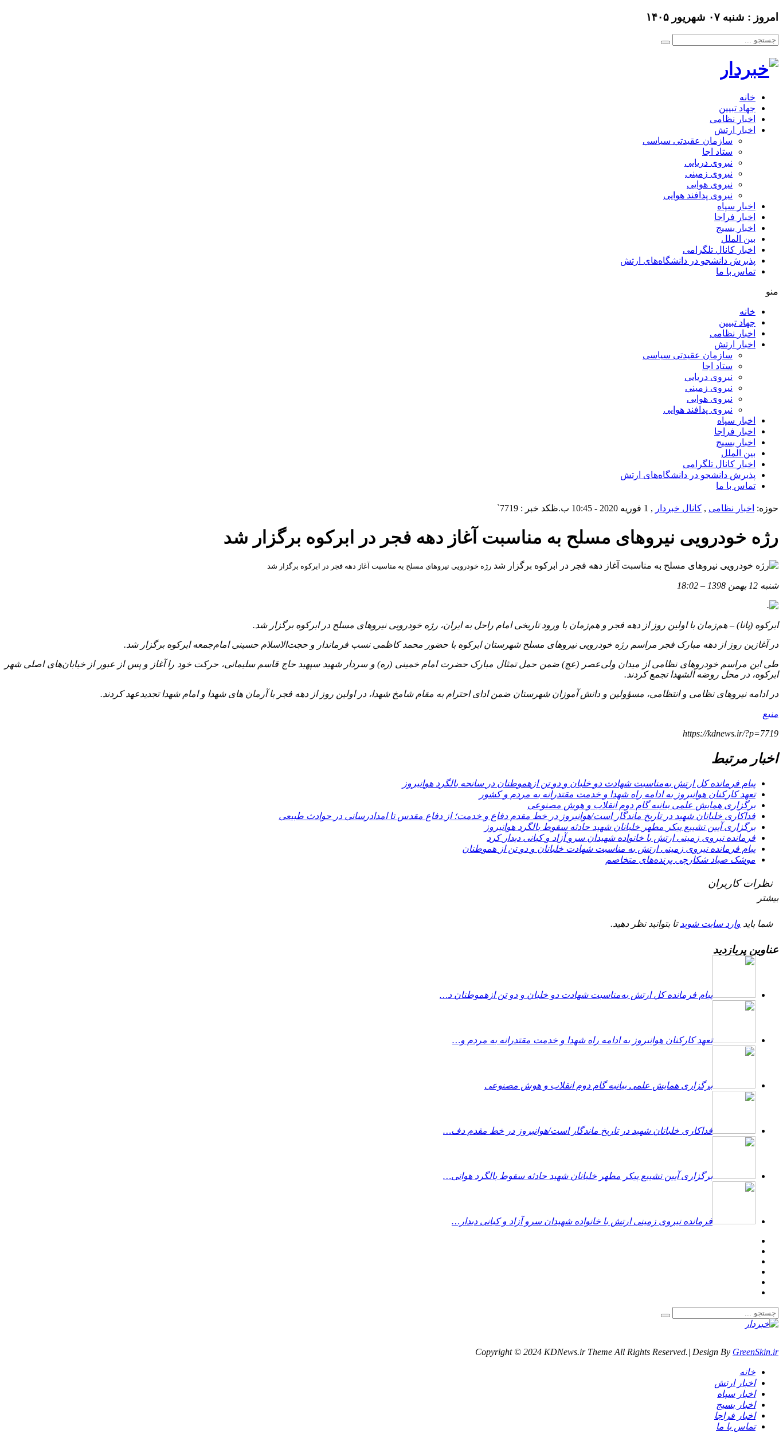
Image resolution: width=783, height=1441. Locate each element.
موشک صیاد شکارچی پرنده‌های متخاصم (680, 859)
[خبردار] (749, 68)
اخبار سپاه (736, 206)
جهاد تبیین (737, 108)
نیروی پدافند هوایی (698, 195)
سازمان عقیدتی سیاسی (688, 141)
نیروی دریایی (708, 162)
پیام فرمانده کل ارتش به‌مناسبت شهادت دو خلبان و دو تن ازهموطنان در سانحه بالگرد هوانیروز (578, 783)
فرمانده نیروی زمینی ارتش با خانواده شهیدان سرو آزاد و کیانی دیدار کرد (621, 838)
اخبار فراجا (734, 217)
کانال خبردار (678, 508)
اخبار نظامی (732, 119)
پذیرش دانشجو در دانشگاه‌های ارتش (687, 260)
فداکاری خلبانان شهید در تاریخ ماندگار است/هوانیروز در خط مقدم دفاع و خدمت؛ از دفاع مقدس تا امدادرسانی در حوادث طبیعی (517, 816)
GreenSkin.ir (755, 1352)
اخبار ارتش (734, 130)
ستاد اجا (717, 151)
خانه (747, 97)
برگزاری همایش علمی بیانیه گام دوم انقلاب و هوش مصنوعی (641, 805)
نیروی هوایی (710, 184)
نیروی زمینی (709, 173)
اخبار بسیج (735, 228)
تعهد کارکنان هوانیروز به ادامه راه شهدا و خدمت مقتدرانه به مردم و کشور (617, 794)
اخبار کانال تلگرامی (719, 249)
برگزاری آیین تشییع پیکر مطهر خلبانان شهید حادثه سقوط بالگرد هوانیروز (619, 827)
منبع (770, 714)
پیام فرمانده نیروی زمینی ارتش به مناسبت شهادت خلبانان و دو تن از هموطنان (608, 848)
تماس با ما (735, 271)
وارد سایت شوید (710, 924)
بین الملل (738, 239)
